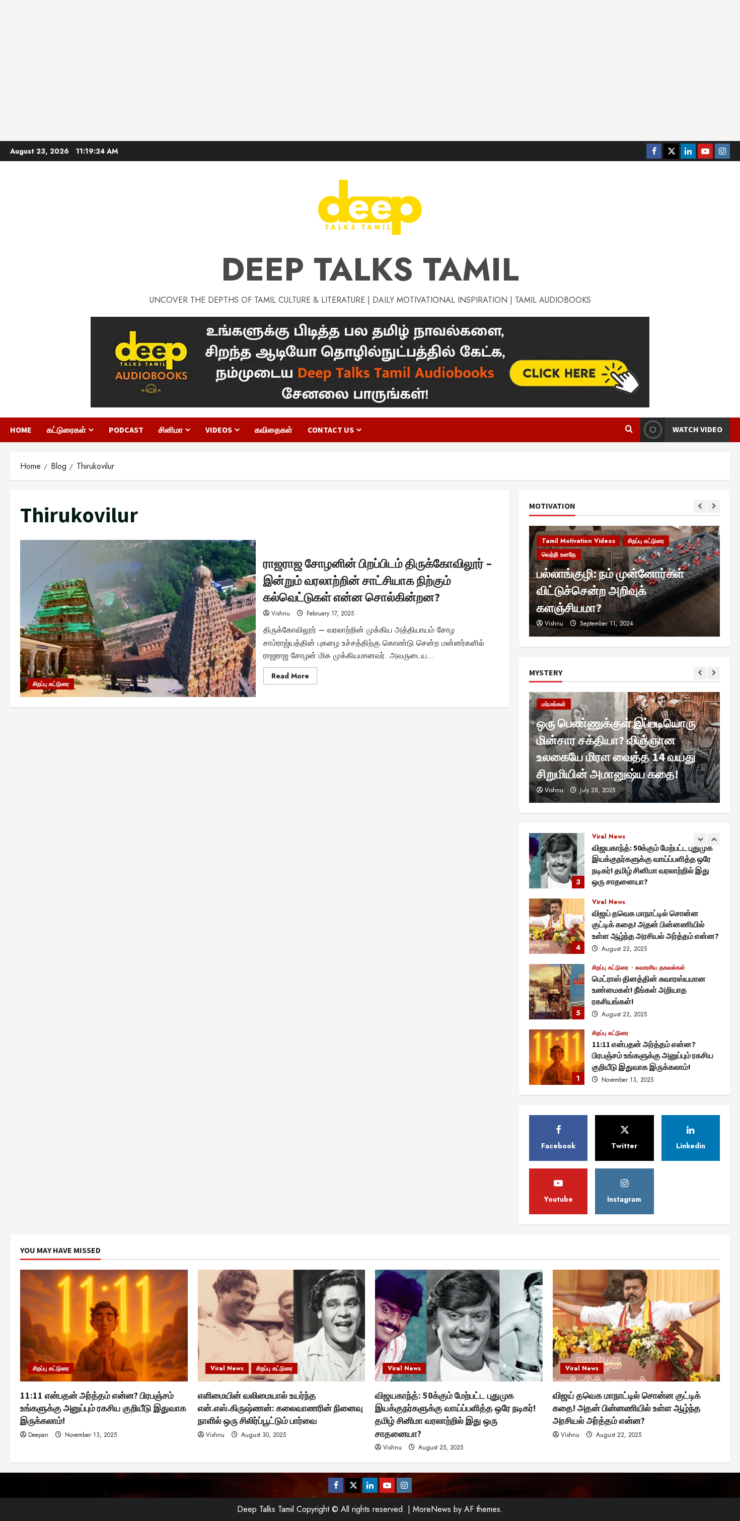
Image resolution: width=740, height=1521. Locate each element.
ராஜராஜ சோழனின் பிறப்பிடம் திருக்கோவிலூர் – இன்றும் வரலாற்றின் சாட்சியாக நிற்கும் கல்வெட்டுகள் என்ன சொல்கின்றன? (138, 618)
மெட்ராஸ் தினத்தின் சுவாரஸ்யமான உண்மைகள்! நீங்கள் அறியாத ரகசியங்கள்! (556, 926)
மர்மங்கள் (554, 704)
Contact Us (331, 430)
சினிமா (171, 430)
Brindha (555, 623)
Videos (218, 430)
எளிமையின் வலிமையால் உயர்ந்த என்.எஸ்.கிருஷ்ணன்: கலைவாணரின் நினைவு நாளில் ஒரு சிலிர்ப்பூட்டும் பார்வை (556, 1057)
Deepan (38, 1434)
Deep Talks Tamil (370, 269)
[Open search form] (629, 429)
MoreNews (432, 1509)
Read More (294, 677)
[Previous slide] (700, 506)
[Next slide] (713, 506)
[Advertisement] (370, 70)
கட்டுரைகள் (66, 430)
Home (21, 430)
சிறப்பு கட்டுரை (51, 683)
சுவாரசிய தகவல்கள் (660, 902)
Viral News (608, 837)
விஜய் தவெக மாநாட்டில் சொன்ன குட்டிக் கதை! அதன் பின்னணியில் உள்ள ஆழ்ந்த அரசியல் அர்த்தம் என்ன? (556, 860)
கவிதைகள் (273, 430)
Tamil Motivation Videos (578, 571)
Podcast (126, 430)
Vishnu (280, 613)
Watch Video (697, 429)
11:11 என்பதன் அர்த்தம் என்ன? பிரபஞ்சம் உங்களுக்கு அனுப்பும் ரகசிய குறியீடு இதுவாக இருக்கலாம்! (556, 991)
